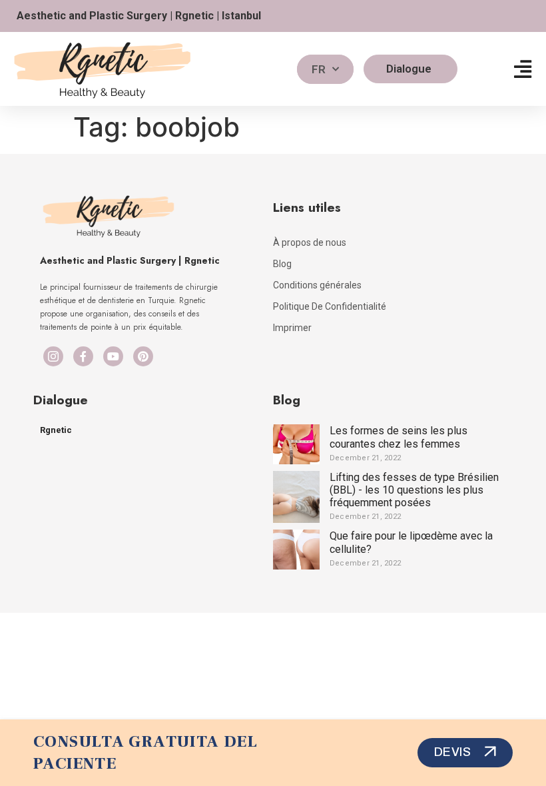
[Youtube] (113, 356)
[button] (522, 69)
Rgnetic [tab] (56, 430)
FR (319, 69)
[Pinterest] (143, 356)
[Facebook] (83, 356)
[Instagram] (53, 356)
